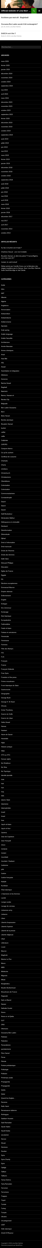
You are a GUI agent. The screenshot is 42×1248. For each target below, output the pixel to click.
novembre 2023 (6, 106)
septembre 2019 (7, 135)
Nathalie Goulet (6, 1008)
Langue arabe (6, 902)
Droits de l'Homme (7, 551)
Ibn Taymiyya (5, 771)
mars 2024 (5, 98)
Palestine (4, 1041)
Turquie (3, 1212)
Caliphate (4, 440)
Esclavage (4, 612)
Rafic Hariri (5, 1106)
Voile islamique (6, 1229)
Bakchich (4, 391)
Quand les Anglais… (8, 1098)
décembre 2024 (6, 73)
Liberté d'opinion (7, 926)
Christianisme (6, 477)
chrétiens (4, 469)
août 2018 (4, 184)
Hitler (3, 751)
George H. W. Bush (8, 702)
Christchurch (5, 473)
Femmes (4, 645)
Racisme (4, 1102)
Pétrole (3, 1061)
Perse (3, 1057)
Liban (3, 918)
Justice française (7, 877)
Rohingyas (5, 1114)
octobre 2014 (6, 233)
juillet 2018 (5, 188)
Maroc (3, 963)
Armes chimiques (7, 350)
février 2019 (5, 159)
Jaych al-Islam (6, 824)
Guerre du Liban (7, 718)
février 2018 (5, 208)
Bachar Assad (6, 383)
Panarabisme (6, 1045)
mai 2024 (4, 90)
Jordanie (4, 849)
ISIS (2, 796)
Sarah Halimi (5, 1127)
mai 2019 (4, 151)
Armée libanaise (7, 346)
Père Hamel (5, 1053)
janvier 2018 (5, 212)
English (3, 600)
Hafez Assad (5, 722)
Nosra (3, 1012)
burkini (3, 428)
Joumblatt (4, 857)
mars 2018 (5, 204)
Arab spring (5, 330)
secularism (5, 1135)
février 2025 (5, 65)
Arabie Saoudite (6, 338)
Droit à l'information (8, 542)
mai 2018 (4, 196)
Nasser (3, 1004)
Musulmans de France (9, 992)
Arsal (3, 354)
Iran (2, 787)
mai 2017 (4, 221)
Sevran (3, 1139)
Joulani (3, 853)
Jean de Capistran (7, 837)
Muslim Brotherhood (8, 988)
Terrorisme (5, 1192)
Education (4, 567)
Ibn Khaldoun (6, 763)
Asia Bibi (4, 359)
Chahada (4, 461)
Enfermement (6, 595)
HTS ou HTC (5, 755)
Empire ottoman (6, 591)
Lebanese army (6, 910)
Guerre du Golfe (7, 714)
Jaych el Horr (6, 828)
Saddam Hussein (7, 1118)
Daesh (3, 510)
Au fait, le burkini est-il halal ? (11, 248)
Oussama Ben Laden (8, 1033)
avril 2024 (4, 94)
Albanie (3, 297)
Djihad (3, 538)
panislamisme (6, 1049)
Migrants (4, 975)
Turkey (3, 1208)
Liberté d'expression (8, 922)
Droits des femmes (7, 555)
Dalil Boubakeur (6, 514)
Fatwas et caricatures (8, 632)
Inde (2, 779)
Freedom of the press (8, 677)
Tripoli (3, 1200)
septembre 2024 (7, 86)
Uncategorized (6, 1221)
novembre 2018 (6, 171)
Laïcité (3, 898)
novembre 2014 (6, 229)
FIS (2, 653)
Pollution (4, 1073)
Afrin (2, 289)
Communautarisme (8, 493)
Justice (3, 873)
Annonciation (5, 309)
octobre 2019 (6, 131)
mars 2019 (5, 155)
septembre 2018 (7, 180)
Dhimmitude (5, 534)
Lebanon (4, 914)
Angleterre (5, 305)
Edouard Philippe (7, 563)
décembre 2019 (6, 122)
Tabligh (3, 1167)
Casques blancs (6, 448)
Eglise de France (7, 571)
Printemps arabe (7, 1078)
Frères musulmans (7, 681)
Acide (3, 285)
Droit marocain (6, 546)
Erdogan (4, 604)
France (3, 665)
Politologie (4, 1069)
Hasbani (4, 730)
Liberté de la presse (8, 930)
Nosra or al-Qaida (7, 1016)
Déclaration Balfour (8, 518)
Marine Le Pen (6, 959)
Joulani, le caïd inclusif (9, 262)
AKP (2, 293)
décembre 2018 (6, 167)
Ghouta (3, 706)
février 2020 (5, 118)
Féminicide (5, 636)
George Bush (6, 698)
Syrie (3, 1163)
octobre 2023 (6, 110)
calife (3, 436)
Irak (2, 783)
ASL (2, 363)
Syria (3, 1155)
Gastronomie (5, 689)
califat (3, 432)
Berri (2, 412)
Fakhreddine (5, 624)
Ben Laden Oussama (8, 408)
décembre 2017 (6, 216)
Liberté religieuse (7, 935)
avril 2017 (4, 225)
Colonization (5, 489)
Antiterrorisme (6, 322)
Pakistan (4, 1037)
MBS (2, 967)
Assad (3, 367)
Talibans (4, 1176)
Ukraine (4, 1216)
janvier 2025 (5, 69)
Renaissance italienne (9, 1110)
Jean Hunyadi (6, 841)
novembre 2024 (6, 78)
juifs (2, 869)
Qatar (3, 1094)
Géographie (5, 694)
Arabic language (7, 334)
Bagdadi (4, 387)
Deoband (4, 526)
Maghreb (4, 955)
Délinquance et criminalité (10, 522)
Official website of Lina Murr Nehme (16, 11)
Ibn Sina (4, 767)
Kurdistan (4, 886)
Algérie (3, 301)
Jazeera (4, 832)
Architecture (5, 342)
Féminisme (5, 640)
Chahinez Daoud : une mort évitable (14, 252)
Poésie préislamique (8, 1065)
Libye (3, 939)
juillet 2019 (5, 143)
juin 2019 (4, 147)
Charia (3, 465)
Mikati (3, 980)
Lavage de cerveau (8, 906)
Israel (3, 816)
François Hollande (7, 669)
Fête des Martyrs (7, 649)
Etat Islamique (6, 616)
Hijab (3, 743)
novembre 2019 (6, 127)
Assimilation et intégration (10, 371)
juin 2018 (4, 192)
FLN (2, 657)
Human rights (6, 759)
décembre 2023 (6, 102)
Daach (3, 502)
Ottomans (4, 1029)
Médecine (4, 971)
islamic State (5, 800)
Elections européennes (9, 583)
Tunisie (3, 1204)
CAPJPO (4, 444)
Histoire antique (6, 747)
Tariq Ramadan (6, 1184)
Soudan (4, 1151)
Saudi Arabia (5, 1131)
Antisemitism (5, 314)
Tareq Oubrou (6, 1180)
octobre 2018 (6, 176)
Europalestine (6, 620)
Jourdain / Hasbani (7, 861)
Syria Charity (5, 1159)
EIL (2, 579)
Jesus (3, 845)
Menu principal (39, 11)
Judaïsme (4, 865)
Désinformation (6, 530)
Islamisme (4, 804)
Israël (3, 812)
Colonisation (5, 485)
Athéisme (4, 375)
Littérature (4, 943)
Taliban (3, 1172)
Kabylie (3, 881)
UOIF (3, 1225)
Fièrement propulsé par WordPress (11, 1245)
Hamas (3, 726)
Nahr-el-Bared (6, 1000)
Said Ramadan (6, 1123)
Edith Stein (5, 559)
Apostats (4, 326)
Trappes (4, 1196)
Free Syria (5, 673)
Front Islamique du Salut (9, 685)
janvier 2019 (5, 163)
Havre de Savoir (7, 734)
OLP (2, 1020)
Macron (3, 951)
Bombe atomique (7, 420)
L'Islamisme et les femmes (10, 894)
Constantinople (6, 497)
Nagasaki (4, 996)
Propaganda (5, 1082)
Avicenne (4, 379)
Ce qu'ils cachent (7, 452)
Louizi (3, 947)
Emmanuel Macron (8, 587)
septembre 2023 (7, 114)
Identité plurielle (6, 775)
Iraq (2, 792)
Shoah (3, 1143)
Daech (3, 506)
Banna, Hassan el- (7, 395)
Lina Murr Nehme (15, 27)
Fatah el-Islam (6, 628)
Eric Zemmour (6, 608)
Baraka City (5, 399)
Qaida (3, 1090)
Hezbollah (4, 738)
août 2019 (4, 139)
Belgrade (4, 403)
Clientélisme (5, 481)
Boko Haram (5, 416)
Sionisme (4, 1147)
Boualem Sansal (7, 424)
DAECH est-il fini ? (8, 33)
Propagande (5, 1086)
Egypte (3, 575)
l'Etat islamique (6, 890)
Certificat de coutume (8, 457)
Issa (2, 820)
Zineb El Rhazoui (7, 1233)
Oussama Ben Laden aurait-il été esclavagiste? (19, 24)
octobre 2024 (6, 82)
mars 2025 (5, 61)
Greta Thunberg (7, 710)
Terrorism (4, 1188)
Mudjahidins (5, 984)
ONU (3, 1024)
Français (4, 661)
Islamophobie (6, 808)
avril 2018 (4, 200)
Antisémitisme (6, 318)
